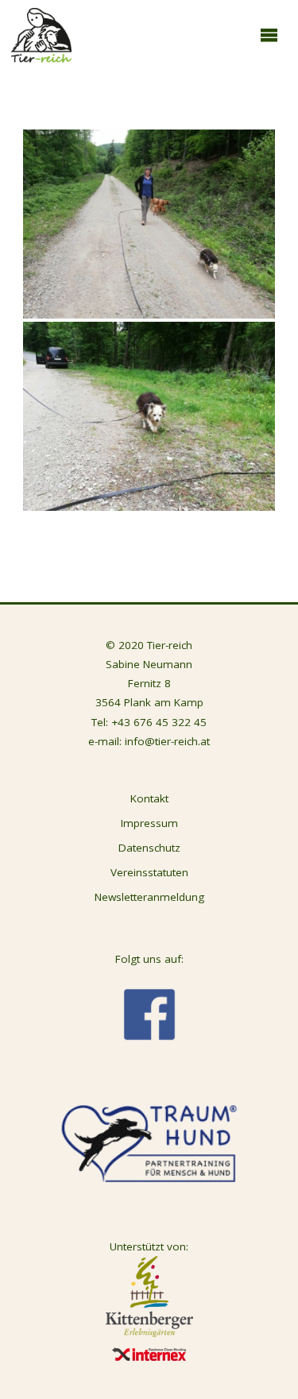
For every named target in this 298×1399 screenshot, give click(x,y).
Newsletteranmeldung (149, 897)
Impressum (149, 823)
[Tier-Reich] (41, 34)
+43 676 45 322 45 (159, 722)
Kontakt (149, 798)
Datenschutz (149, 848)
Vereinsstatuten (149, 872)
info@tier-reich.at (167, 741)
